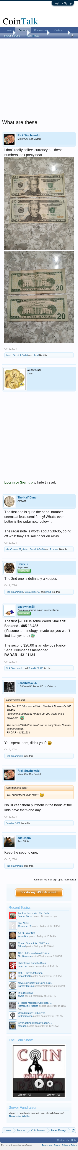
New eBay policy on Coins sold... (35, 983)
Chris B (23, 564)
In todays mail (25, 993)
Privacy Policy (69, 1145)
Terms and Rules (51, 1145)
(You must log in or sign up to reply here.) (54, 879)
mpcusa (22, 1026)
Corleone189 (24, 926)
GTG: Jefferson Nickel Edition (33, 953)
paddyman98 (26, 606)
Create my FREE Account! (39, 892)
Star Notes (23, 923)
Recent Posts (32, 35)
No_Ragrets (24, 956)
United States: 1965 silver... (32, 1013)
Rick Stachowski (29, 135)
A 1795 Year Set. (26, 933)
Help (73, 1140)
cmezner (22, 966)
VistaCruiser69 (13, 549)
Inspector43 (24, 976)
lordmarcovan (25, 1016)
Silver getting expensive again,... (35, 1023)
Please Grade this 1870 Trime (33, 943)
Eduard (22, 946)
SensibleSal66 (20, 355)
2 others (54, 549)
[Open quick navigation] (73, 1130)
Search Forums (12, 35)
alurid (36, 355)
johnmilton (23, 936)
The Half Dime (27, 497)
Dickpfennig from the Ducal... (33, 963)
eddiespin (24, 838)
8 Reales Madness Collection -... (35, 1002)
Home (9, 30)
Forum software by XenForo (16, 1145)
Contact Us (63, 1140)
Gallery (58, 30)
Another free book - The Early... (34, 913)
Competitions (41, 30)
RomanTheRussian (28, 1006)
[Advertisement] (39, 80)
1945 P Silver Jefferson (30, 973)
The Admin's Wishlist (19, 1116)
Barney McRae (26, 986)
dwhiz (9, 355)
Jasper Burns (25, 916)
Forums (23, 30)
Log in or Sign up (63, 3)
